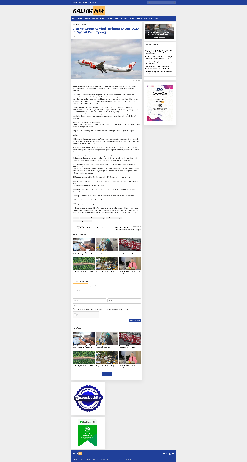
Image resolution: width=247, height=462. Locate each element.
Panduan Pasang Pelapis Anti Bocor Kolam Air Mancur (159, 72)
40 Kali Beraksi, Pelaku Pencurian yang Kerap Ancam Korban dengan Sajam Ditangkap (127, 227)
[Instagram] (170, 453)
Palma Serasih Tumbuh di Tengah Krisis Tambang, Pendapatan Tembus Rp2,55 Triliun (83, 272)
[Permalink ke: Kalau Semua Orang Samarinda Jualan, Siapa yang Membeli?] (84, 244)
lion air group (85, 218)
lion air (76, 218)
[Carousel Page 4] (162, 37)
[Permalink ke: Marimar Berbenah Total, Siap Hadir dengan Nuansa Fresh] (107, 263)
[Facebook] (164, 453)
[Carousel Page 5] (164, 37)
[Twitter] (167, 453)
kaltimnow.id (87, 459)
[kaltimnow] (88, 10)
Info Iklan (110, 459)
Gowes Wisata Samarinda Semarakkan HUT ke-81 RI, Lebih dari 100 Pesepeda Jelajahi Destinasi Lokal (159, 52)
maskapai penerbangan (114, 218)
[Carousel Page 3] (160, 37)
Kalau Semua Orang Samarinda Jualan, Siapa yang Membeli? (83, 252)
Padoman (128, 459)
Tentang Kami (119, 459)
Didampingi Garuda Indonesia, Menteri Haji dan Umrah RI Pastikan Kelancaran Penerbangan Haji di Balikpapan (106, 253)
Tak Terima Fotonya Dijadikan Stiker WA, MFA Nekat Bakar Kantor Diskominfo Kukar (158, 34)
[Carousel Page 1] (155, 37)
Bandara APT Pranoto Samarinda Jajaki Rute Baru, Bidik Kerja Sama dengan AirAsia (130, 253)
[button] (174, 2)
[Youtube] (173, 453)
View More (106, 374)
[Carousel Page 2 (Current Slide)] (157, 37)
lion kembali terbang (97, 218)
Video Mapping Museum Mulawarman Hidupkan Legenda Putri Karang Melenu (157, 67)
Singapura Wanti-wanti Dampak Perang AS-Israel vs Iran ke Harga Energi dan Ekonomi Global (129, 272)
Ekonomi (75, 36)
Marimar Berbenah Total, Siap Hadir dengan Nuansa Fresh (105, 272)
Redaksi (95, 459)
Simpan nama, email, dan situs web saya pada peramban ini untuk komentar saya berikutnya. (103, 309)
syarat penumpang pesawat (82, 221)
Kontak (102, 459)
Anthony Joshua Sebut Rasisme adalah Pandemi (88, 227)
